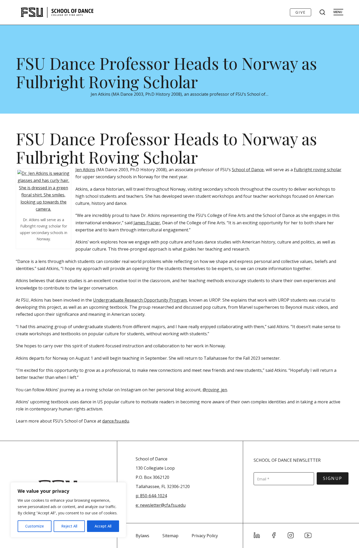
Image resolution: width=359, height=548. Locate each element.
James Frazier (147, 223)
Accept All (103, 526)
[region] (68, 509)
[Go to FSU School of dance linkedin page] (257, 535)
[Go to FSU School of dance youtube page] (308, 535)
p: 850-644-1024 (151, 496)
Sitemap (170, 536)
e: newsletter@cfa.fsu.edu (161, 505)
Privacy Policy (205, 536)
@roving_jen (215, 390)
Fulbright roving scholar (317, 169)
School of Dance (248, 169)
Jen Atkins (85, 169)
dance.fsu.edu (115, 421)
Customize (34, 526)
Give (300, 12)
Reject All (69, 526)
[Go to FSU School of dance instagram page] (291, 535)
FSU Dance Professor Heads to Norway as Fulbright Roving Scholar (166, 72)
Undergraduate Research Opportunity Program (140, 300)
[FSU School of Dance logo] (65, 12)
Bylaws (142, 536)
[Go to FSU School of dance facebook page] (274, 535)
